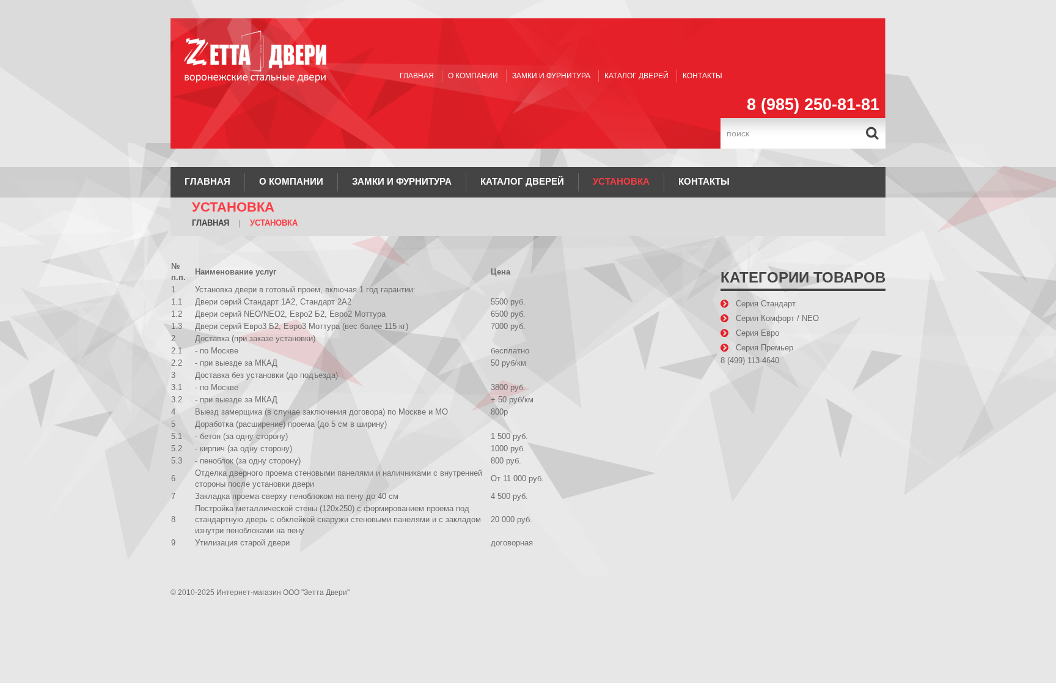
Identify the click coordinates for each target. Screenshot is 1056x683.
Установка (621, 181)
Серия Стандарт (766, 303)
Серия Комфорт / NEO (777, 318)
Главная (417, 76)
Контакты (702, 76)
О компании (473, 76)
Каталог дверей (636, 76)
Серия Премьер (764, 347)
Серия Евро (757, 333)
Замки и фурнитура (551, 76)
